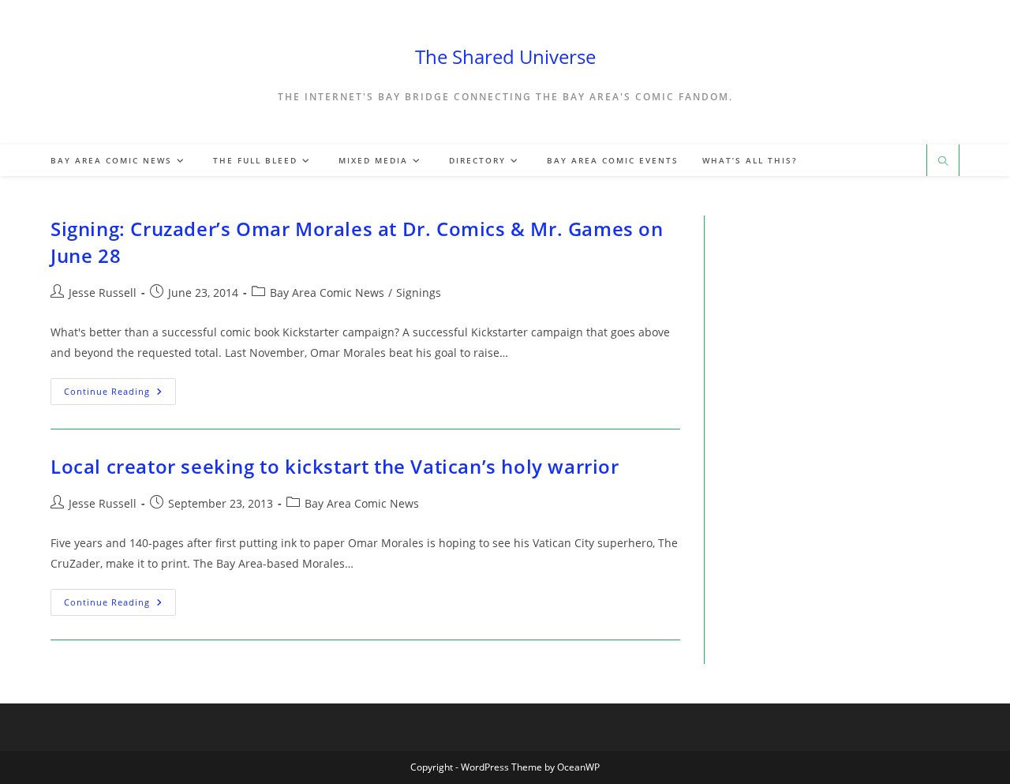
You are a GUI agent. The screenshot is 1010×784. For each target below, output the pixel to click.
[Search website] (943, 162)
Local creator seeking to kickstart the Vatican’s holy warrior (334, 466)
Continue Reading (120, 394)
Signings (418, 292)
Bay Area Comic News (327, 292)
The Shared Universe (505, 56)
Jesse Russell (103, 292)
